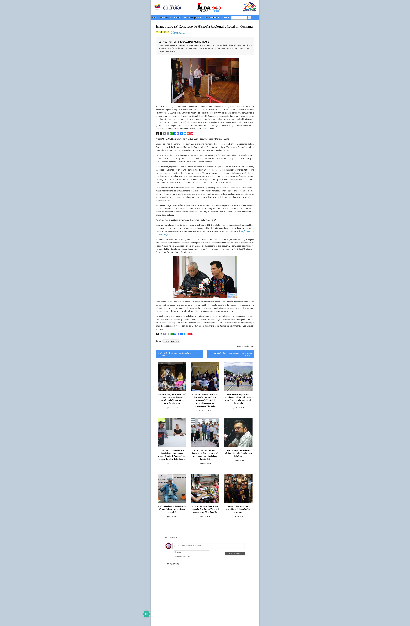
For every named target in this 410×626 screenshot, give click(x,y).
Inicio (154, 18)
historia (166, 341)
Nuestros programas (191, 18)
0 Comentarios (178, 32)
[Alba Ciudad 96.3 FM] (205, 7)
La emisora (164, 18)
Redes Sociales (211, 18)
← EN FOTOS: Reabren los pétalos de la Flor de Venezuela (176, 354)
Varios (224, 18)
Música (177, 18)
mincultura (175, 341)
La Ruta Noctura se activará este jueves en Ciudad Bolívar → (233, 354)
